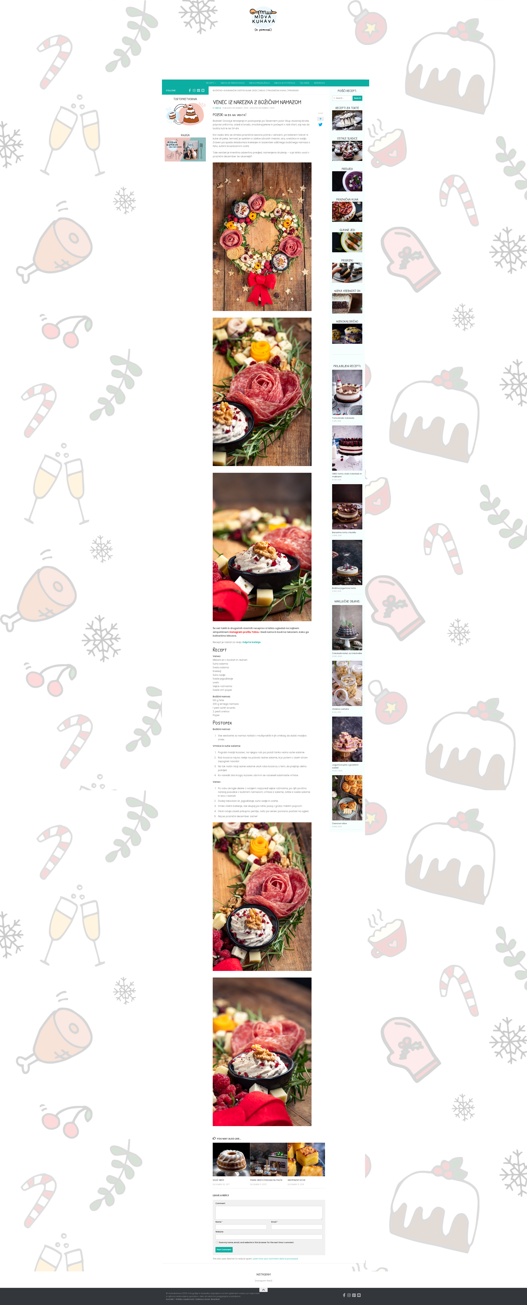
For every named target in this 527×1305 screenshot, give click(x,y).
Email (274, 1222)
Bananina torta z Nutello (344, 532)
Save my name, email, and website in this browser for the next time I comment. (256, 1242)
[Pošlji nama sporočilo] (202, 90)
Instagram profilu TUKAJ (244, 632)
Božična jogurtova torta (344, 588)
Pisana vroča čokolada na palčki (266, 1180)
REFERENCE (319, 83)
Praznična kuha (276, 90)
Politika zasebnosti (185, 1299)
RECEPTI (210, 83)
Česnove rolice (339, 823)
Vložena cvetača (340, 709)
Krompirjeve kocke (296, 1180)
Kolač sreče (218, 1180)
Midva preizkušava (259, 83)
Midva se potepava (284, 83)
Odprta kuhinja (251, 642)
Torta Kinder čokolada (343, 418)
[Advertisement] (263, 59)
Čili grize (304, 83)
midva (218, 108)
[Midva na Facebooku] (189, 90)
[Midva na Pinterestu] (198, 90)
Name (219, 1222)
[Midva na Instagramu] (194, 90)
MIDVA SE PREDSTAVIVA (233, 83)
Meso (262, 90)
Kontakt (170, 1299)
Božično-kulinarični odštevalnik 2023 (235, 90)
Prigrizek (293, 90)
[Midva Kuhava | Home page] (263, 19)
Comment (220, 1203)
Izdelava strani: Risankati (208, 1299)
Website (219, 1232)
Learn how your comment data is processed (275, 1258)
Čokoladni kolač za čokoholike (347, 653)
